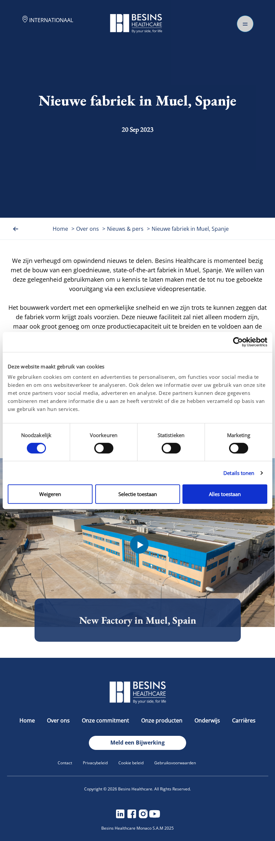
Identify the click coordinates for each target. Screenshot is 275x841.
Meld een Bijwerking (137, 742)
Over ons (87, 228)
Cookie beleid (131, 763)
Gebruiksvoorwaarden (175, 763)
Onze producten (161, 720)
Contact (65, 763)
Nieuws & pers (125, 228)
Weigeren (50, 494)
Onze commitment (105, 720)
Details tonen (238, 473)
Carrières (244, 720)
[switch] (103, 448)
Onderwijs (207, 720)
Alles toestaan (225, 494)
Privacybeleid (95, 763)
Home (60, 228)
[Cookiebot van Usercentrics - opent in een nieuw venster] (238, 342)
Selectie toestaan (137, 494)
